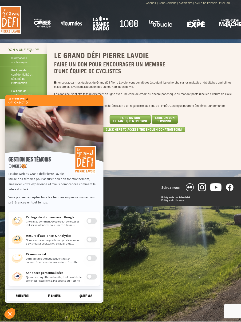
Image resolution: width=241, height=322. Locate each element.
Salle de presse (206, 3)
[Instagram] (202, 187)
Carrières (186, 3)
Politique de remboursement (21, 93)
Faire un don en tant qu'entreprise (130, 119)
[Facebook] (230, 187)
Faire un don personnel (165, 119)
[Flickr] (190, 187)
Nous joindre (168, 3)
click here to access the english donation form (144, 129)
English (224, 3)
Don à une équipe (23, 50)
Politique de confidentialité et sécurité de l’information (21, 77)
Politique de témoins (172, 200)
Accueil (151, 3)
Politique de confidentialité (175, 197)
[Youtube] (215, 187)
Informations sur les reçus (19, 60)
